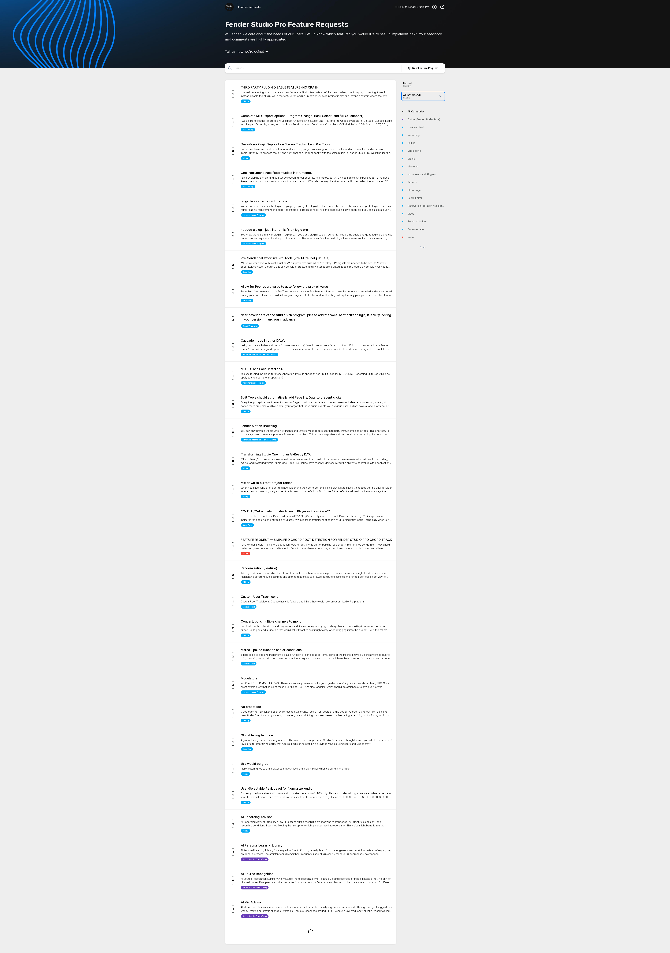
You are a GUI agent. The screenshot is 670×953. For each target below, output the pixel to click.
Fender (423, 247)
